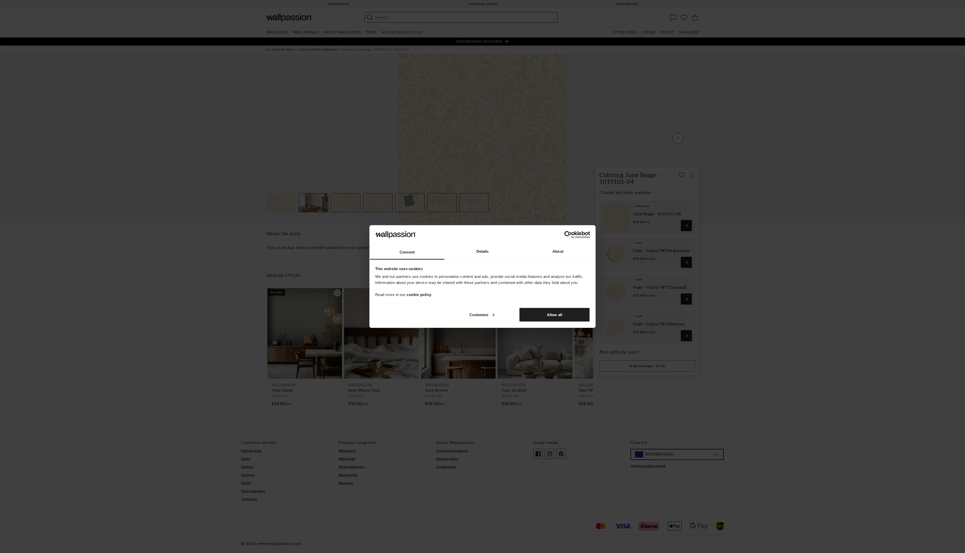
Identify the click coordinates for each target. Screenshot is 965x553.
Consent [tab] (407, 252)
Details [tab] (482, 251)
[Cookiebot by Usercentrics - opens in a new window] (568, 234)
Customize (479, 314)
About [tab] (557, 251)
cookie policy (419, 294)
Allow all (554, 314)
